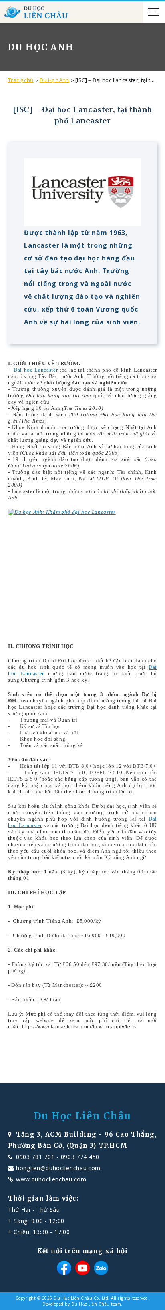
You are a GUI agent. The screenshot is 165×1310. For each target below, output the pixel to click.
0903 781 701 (35, 1157)
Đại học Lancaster (36, 370)
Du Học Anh (54, 79)
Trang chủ (21, 79)
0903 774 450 (80, 1157)
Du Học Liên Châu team (96, 1304)
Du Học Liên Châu (82, 1116)
